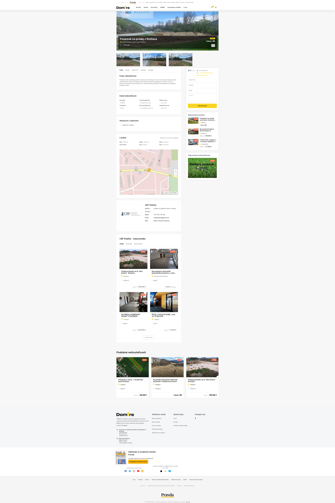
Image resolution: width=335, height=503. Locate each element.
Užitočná (182, 2)
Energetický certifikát (174, 7)
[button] (175, 174)
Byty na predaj (156, 422)
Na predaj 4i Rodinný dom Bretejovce (207, 130)
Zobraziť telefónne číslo (206, 73)
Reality (146, 7)
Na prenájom (138, 244)
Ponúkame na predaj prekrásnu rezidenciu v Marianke (208, 120)
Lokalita (143, 70)
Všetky (122, 244)
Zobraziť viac (148, 337)
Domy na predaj (156, 425)
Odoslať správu (202, 106)
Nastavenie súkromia (189, 485)
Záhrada (177, 2)
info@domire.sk (123, 435)
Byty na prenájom (157, 418)
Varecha (173, 2)
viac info (188, 502)
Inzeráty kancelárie (202, 75)
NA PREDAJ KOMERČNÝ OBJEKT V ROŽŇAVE (130, 315)
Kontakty (140, 479)
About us (143, 485)
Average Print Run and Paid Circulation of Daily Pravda (161, 485)
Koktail (160, 2)
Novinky (138, 7)
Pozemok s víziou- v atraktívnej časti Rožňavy (130, 380)
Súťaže (185, 479)
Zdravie (165, 2)
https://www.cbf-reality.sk (161, 221)
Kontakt (150, 70)
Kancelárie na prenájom (158, 432)
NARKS (162, 7)
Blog (192, 2)
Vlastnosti (135, 70)
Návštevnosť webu (176, 479)
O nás (185, 7)
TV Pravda (187, 2)
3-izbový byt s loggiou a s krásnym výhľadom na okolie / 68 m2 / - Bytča (208, 141)
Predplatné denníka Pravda (138, 461)
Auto (157, 2)
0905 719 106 (123, 441)
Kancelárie (154, 7)
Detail (127, 70)
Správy (147, 2)
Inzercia (147, 479)
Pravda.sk (124, 425)
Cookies (179, 485)
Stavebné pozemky (157, 429)
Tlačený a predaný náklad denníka (160, 479)
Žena (168, 2)
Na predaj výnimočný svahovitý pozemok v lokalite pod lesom (165, 380)
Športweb (152, 2)
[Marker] (147, 168)
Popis (121, 70)
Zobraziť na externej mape (168, 138)
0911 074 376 (123, 434)
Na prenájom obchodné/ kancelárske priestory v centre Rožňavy (164, 272)
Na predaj (129, 244)
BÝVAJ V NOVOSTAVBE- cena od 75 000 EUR (163, 315)
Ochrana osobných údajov (181, 425)
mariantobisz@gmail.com (161, 218)
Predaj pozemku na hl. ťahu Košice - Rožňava (132, 272)
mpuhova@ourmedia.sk (125, 443)
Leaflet (166, 192)
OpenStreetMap (172, 192)
